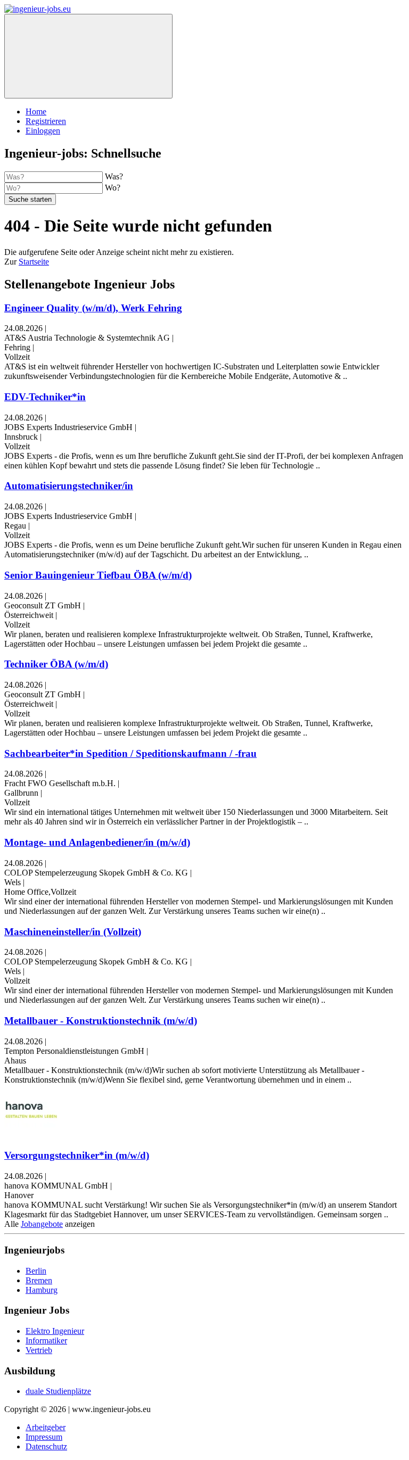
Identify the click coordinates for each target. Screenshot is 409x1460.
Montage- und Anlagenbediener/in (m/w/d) (97, 842)
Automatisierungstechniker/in (68, 485)
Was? (114, 176)
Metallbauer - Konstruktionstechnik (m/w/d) (100, 1020)
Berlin (36, 1270)
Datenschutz (46, 1446)
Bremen (39, 1280)
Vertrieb (39, 1350)
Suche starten (30, 199)
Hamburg (42, 1289)
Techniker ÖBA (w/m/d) (56, 664)
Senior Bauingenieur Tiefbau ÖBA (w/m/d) (98, 575)
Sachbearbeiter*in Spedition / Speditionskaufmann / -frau (130, 753)
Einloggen (43, 130)
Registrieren (46, 121)
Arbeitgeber (46, 1427)
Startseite (34, 261)
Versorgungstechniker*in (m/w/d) (76, 1155)
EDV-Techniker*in (45, 396)
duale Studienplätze (58, 1391)
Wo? (112, 187)
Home (36, 111)
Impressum (44, 1436)
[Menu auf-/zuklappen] (88, 56)
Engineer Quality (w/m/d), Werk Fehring (93, 308)
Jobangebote (42, 1223)
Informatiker (46, 1340)
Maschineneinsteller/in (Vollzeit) (72, 931)
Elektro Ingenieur (55, 1330)
